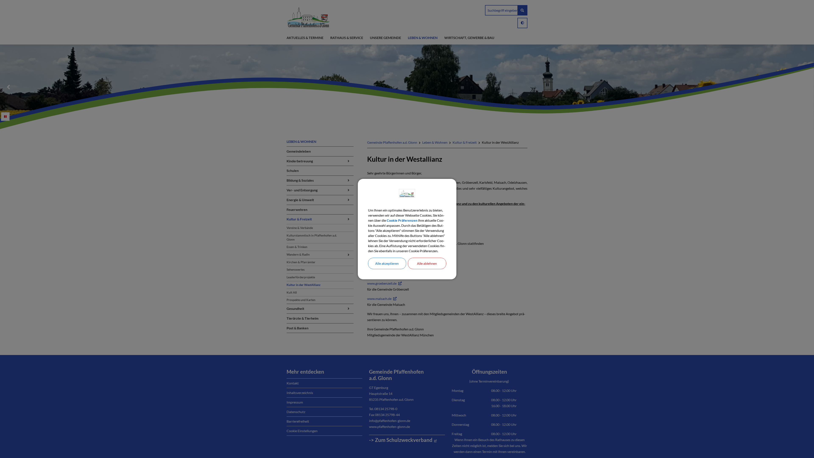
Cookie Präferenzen (402, 220)
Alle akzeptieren (387, 263)
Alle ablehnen (427, 263)
